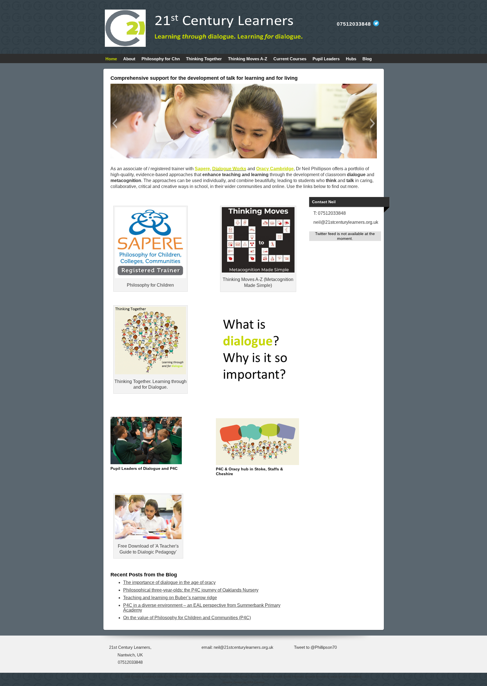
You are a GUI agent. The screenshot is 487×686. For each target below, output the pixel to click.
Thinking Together (204, 58)
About (129, 58)
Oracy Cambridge (275, 168)
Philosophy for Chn (160, 58)
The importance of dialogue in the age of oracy (169, 582)
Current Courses (289, 58)
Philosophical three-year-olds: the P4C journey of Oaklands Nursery (190, 590)
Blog (367, 58)
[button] (114, 123)
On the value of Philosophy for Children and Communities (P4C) (187, 617)
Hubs (351, 58)
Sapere (202, 168)
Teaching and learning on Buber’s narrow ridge (170, 597)
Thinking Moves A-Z (247, 58)
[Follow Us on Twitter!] (375, 24)
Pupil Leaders (326, 58)
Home (111, 58)
